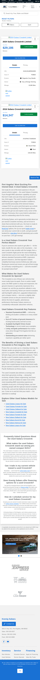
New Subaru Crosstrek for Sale (16, 412)
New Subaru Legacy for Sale (16, 425)
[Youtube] (8, 642)
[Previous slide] (19, 556)
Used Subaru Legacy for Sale (16, 404)
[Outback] (20, 544)
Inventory (6, 651)
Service (17, 651)
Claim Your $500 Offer (20, 58)
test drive (14, 233)
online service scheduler (12, 503)
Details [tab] (14, 65)
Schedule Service (19, 654)
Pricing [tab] (25, 65)
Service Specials (19, 657)
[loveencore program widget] (20, 594)
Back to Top (35, 177)
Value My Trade (31, 657)
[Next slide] (21, 556)
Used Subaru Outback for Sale (16, 409)
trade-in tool (30, 228)
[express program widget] (20, 568)
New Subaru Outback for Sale (16, 417)
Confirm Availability (28, 46)
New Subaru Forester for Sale (16, 414)
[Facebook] (4, 642)
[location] (36, 1)
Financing (30, 651)
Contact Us (10, 624)
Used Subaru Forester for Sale (16, 406)
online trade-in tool (25, 470)
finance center (24, 487)
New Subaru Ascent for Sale (15, 420)
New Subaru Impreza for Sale (16, 423)
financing (5, 228)
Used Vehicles (6, 657)
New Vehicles (6, 654)
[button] (35, 39)
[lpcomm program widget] (20, 580)
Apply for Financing (32, 654)
